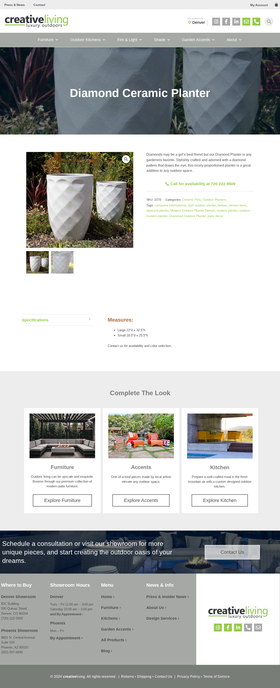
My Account (259, 5)
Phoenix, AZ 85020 (14, 647)
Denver (198, 22)
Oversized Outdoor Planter (187, 216)
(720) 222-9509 (12, 618)
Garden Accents (196, 40)
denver (222, 205)
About (232, 40)
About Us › (156, 607)
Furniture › (111, 607)
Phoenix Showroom (19, 630)
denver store (237, 205)
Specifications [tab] (35, 320)
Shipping (144, 676)
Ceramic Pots (191, 199)
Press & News (14, 5)
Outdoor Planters (214, 199)
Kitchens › (110, 618)
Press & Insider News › (167, 597)
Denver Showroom (18, 597)
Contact (39, 5)
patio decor (215, 216)
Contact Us (163, 676)
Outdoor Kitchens (85, 40)
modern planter (227, 210)
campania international (170, 205)
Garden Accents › (117, 629)
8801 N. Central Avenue (18, 637)
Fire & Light (127, 40)
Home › (107, 597)
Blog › (106, 651)
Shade (159, 40)
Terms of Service (215, 676)
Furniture (46, 40)
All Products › (114, 640)
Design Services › (162, 618)
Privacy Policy (188, 676)
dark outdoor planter (202, 205)
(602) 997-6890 (12, 652)
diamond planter (157, 210)
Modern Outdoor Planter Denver (192, 210)
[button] (126, 159)
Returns (127, 676)
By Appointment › (66, 638)
